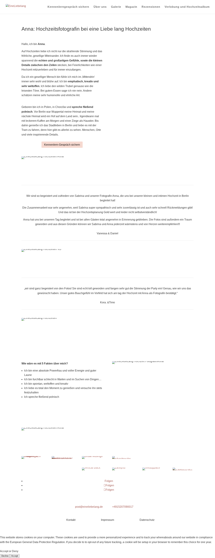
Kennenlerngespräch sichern (68, 7)
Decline (5, 556)
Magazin (131, 7)
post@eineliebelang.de (89, 506)
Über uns (100, 7)
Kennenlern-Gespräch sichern (62, 144)
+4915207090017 (122, 506)
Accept (14, 556)
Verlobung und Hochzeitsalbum (187, 7)
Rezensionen (151, 7)
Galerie (116, 7)
